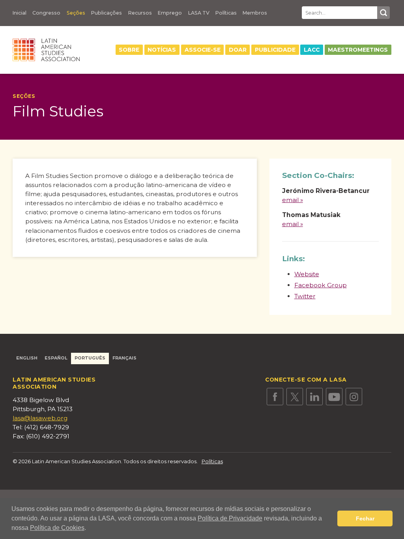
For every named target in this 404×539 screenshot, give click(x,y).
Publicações (106, 13)
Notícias (162, 50)
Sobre (129, 50)
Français (124, 358)
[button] (89, 529)
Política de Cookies (57, 527)
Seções (76, 13)
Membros (255, 13)
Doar (238, 50)
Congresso (46, 13)
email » (292, 200)
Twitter (305, 296)
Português (90, 358)
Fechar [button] (365, 518)
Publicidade (275, 50)
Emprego (170, 13)
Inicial (19, 13)
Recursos (140, 13)
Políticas (226, 13)
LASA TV (198, 13)
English (26, 358)
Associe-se (203, 50)
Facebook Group (320, 285)
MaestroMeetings (358, 50)
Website (306, 274)
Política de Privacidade (230, 518)
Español (56, 358)
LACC (312, 50)
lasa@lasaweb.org (40, 418)
